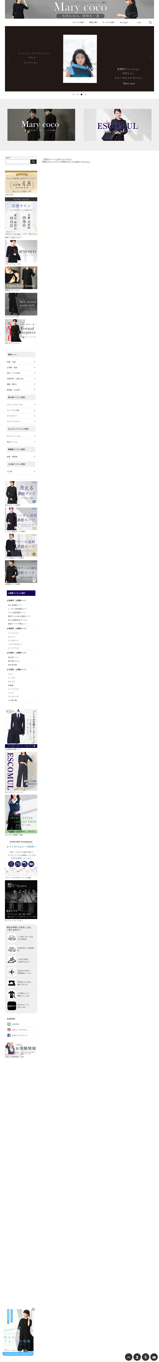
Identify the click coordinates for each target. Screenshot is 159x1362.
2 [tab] (77, 94)
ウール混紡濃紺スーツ (16, 613)
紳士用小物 (12, 665)
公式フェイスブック (19, 1035)
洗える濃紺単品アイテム (17, 620)
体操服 (10, 685)
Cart (139, 22)
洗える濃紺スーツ (15, 605)
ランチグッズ (13, 696)
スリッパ (11, 637)
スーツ (10, 674)
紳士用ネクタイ (14, 661)
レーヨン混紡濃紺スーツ (17, 609)
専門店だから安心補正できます (24, 983)
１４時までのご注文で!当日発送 (25, 938)
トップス (11, 678)
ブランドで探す (78, 22)
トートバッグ (13, 633)
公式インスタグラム (19, 1030)
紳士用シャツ (13, 657)
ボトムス (11, 682)
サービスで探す (109, 22)
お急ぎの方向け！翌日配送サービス (24, 972)
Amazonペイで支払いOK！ (23, 1006)
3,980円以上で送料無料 (25, 949)
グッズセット (13, 641)
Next (151, 58)
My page (124, 22)
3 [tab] (81, 94)
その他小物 (12, 700)
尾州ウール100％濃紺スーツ (19, 616)
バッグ (10, 693)
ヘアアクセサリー (15, 644)
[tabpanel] (79, 58)
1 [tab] (73, 94)
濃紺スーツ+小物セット (17, 624)
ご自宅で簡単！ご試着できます (23, 960)
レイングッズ (13, 648)
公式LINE (15, 1024)
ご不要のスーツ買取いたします (23, 994)
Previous (8, 58)
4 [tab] (85, 94)
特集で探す (93, 22)
